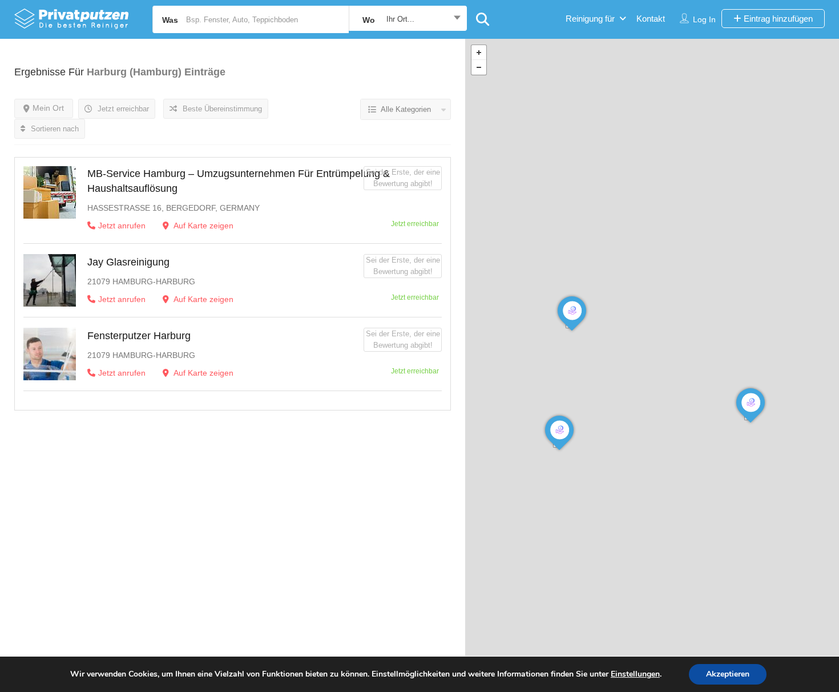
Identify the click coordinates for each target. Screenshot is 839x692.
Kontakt (650, 18)
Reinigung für (590, 18)
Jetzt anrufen (122, 225)
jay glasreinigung (128, 262)
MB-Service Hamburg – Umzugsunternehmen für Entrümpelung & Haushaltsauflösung (238, 181)
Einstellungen (635, 674)
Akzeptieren (727, 674)
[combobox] (407, 19)
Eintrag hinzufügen (777, 18)
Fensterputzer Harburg (139, 335)
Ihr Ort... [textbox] (400, 19)
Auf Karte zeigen (202, 225)
